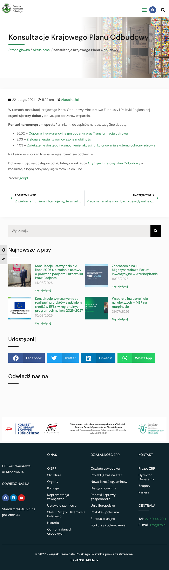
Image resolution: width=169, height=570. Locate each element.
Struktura (54, 475)
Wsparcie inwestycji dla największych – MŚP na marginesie (130, 302)
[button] (144, 10)
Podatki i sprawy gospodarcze (103, 497)
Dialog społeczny (103, 488)
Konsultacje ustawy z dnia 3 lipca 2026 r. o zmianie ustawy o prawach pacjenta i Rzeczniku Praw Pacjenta (59, 272)
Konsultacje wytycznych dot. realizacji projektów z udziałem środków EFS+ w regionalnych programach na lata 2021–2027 (59, 304)
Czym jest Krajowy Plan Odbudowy (114, 163)
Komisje (53, 488)
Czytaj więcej (43, 290)
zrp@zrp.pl (158, 525)
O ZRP (51, 468)
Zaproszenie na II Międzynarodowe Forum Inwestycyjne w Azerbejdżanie (135, 270)
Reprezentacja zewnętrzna (58, 497)
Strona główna (19, 50)
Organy (52, 481)
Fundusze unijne (103, 519)
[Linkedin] (13, 497)
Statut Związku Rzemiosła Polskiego (66, 514)
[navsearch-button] (163, 10)
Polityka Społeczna (105, 512)
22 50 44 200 (155, 519)
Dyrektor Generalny (146, 477)
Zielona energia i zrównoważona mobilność (59, 139)
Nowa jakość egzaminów (109, 481)
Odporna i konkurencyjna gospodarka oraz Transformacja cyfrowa (78, 133)
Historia (53, 523)
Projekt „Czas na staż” (107, 475)
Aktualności (41, 50)
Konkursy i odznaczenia (108, 525)
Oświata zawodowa (105, 468)
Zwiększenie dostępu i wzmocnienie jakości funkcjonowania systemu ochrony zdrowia (91, 145)
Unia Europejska (103, 505)
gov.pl (23, 178)
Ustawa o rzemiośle (61, 505)
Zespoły (144, 486)
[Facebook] (152, 9)
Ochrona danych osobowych (59, 531)
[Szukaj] (155, 231)
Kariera (143, 492)
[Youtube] (21, 497)
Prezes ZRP (146, 468)
